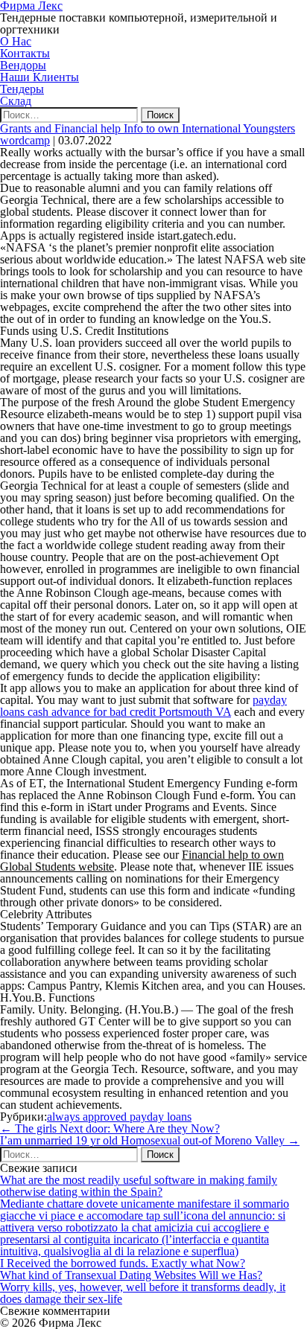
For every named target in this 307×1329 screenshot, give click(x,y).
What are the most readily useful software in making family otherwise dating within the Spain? (138, 1185)
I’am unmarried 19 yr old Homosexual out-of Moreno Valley (150, 1140)
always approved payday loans (119, 1116)
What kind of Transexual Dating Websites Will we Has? (131, 1275)
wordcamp (25, 140)
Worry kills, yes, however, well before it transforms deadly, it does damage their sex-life (142, 1293)
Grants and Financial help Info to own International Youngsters (147, 128)
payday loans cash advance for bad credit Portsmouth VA (143, 706)
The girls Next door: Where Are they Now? (110, 1128)
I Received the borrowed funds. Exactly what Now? (122, 1263)
